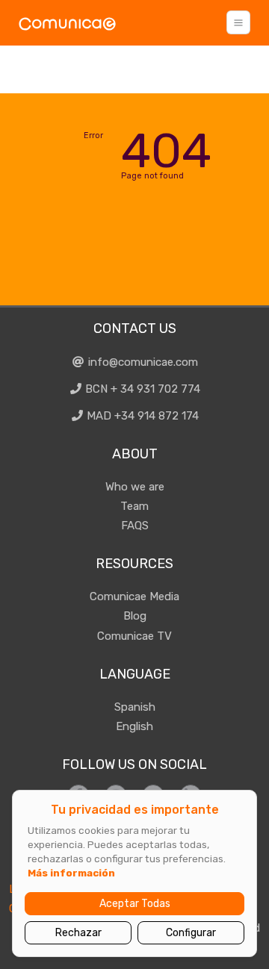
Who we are (134, 486)
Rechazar (78, 932)
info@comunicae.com (141, 362)
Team (134, 506)
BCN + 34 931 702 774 (141, 389)
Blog (134, 616)
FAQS (135, 525)
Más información (71, 873)
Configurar (191, 932)
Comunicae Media (134, 596)
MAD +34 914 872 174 (141, 416)
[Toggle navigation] (238, 22)
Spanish (134, 707)
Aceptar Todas (134, 903)
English (134, 726)
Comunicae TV (134, 636)
